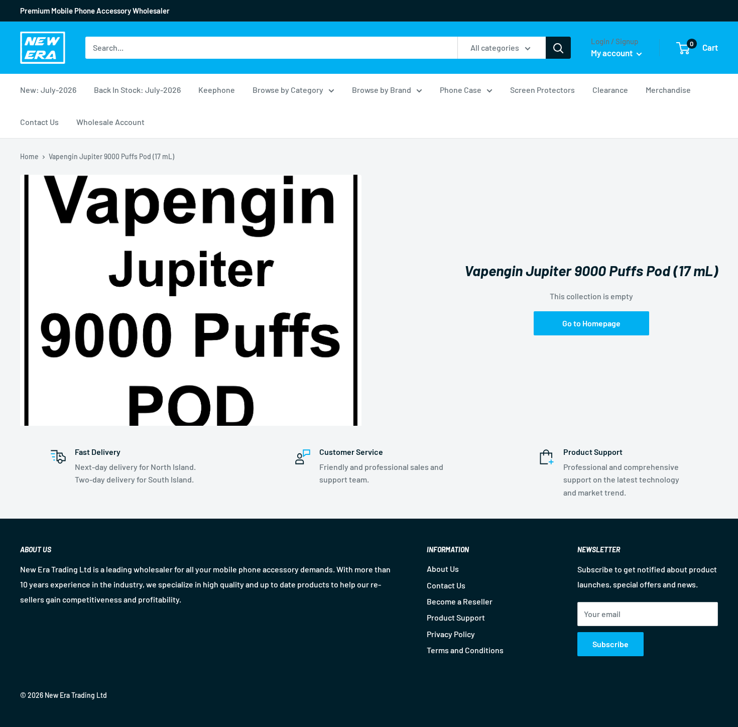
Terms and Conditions (465, 650)
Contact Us (39, 122)
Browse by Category (288, 89)
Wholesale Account (110, 122)
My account (612, 53)
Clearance (610, 89)
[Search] (558, 48)
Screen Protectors (542, 89)
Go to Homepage (591, 323)
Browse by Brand (381, 89)
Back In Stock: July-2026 (137, 89)
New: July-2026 (48, 89)
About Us (443, 568)
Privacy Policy (451, 634)
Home (29, 156)
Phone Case (460, 89)
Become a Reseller (460, 601)
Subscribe (610, 644)
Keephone (216, 89)
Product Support (456, 617)
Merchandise (668, 89)
